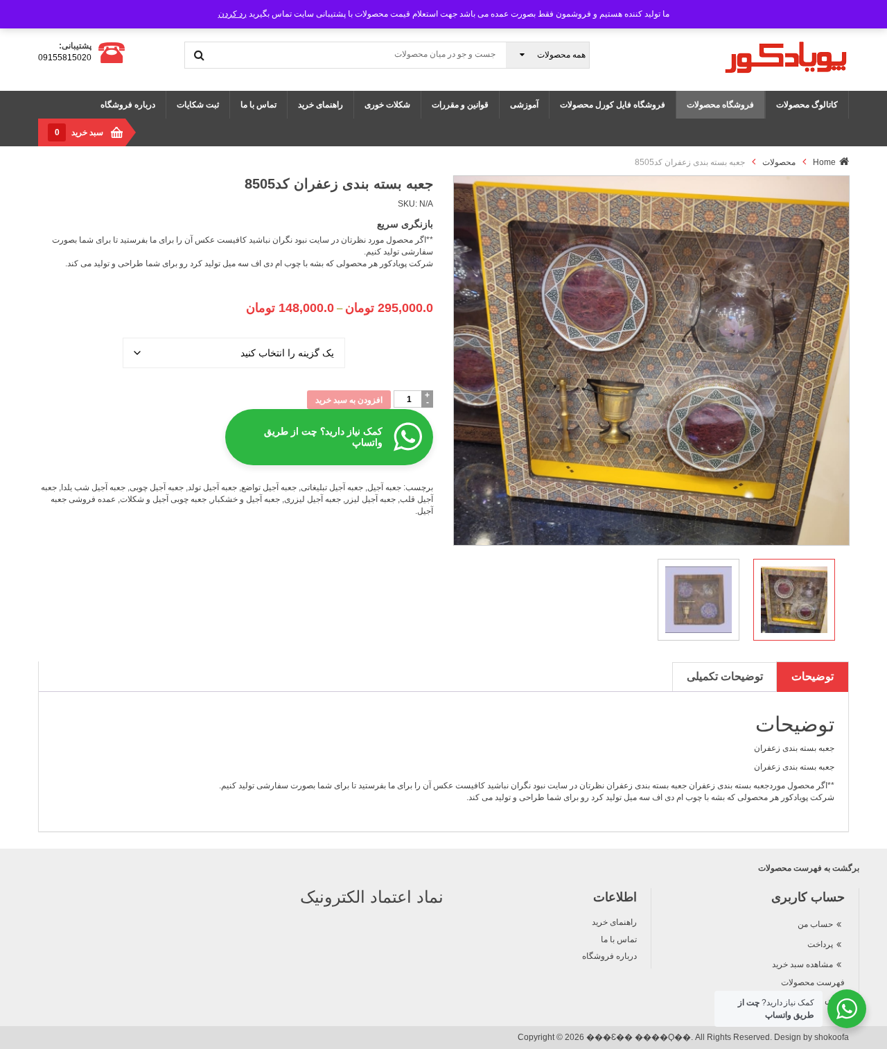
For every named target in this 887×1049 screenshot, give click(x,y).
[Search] (199, 54)
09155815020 (64, 57)
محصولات (779, 162)
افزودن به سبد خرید (349, 400)
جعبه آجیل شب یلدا (93, 487)
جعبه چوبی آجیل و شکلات (163, 499)
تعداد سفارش (389, 336)
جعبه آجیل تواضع (269, 487)
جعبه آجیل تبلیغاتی (332, 487)
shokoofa (831, 1037)
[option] (651, 360)
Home (824, 162)
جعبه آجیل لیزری (312, 499)
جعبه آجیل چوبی (157, 487)
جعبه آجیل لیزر (370, 499)
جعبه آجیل (384, 487)
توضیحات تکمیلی (725, 676)
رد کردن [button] (232, 14)
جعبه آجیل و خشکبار (245, 499)
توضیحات (812, 676)
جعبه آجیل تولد (212, 487)
